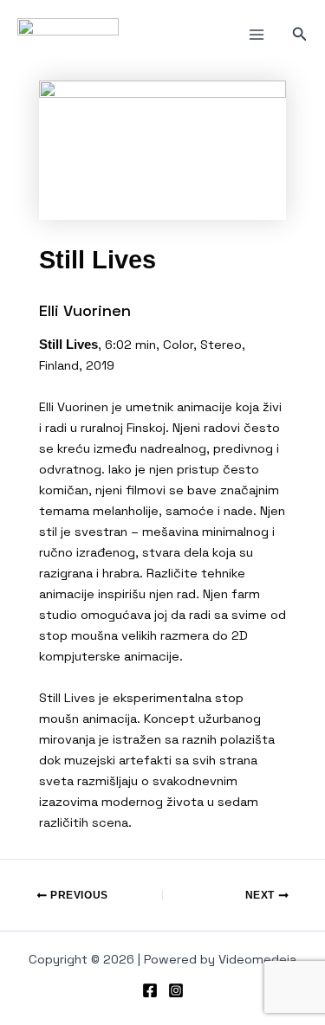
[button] (300, 34)
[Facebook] (150, 990)
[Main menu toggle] (256, 34)
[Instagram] (176, 990)
